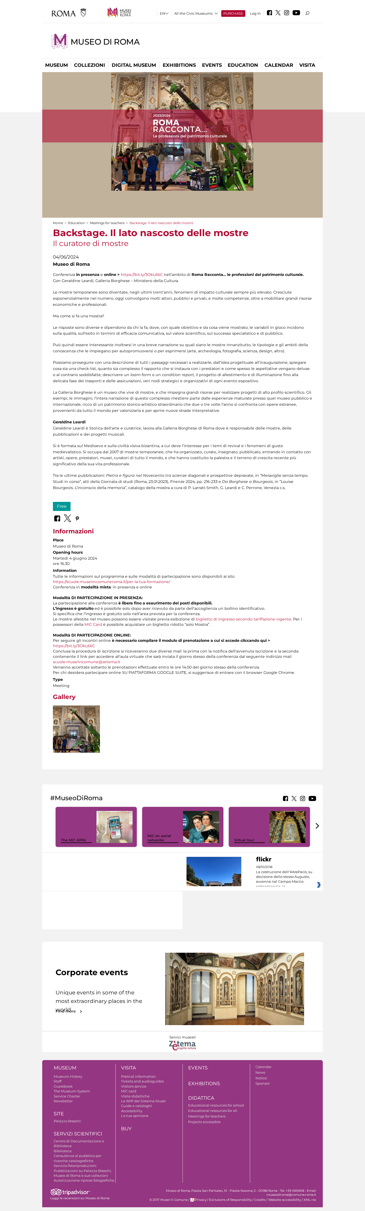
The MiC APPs (73, 840)
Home (58, 223)
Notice (261, 1078)
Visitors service (133, 1086)
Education (243, 65)
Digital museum (134, 65)
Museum (56, 65)
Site (59, 1113)
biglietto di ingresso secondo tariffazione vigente (243, 619)
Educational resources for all (212, 1110)
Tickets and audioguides (142, 1081)
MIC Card (93, 624)
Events (212, 65)
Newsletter (63, 1101)
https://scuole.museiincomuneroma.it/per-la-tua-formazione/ (111, 581)
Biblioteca (63, 1151)
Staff (57, 1081)
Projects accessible (204, 1122)
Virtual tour (244, 840)
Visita (307, 65)
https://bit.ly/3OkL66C (142, 274)
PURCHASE (233, 13)
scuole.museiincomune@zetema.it (86, 661)
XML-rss (310, 1200)
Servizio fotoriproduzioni (75, 1165)
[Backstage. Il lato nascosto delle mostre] (76, 729)
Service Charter (67, 1096)
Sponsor (262, 1083)
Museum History (68, 1076)
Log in (255, 13)
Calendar (279, 65)
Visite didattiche (135, 1096)
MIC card (128, 1091)
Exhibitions (179, 65)
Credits (260, 1200)
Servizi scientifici (78, 1133)
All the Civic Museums (193, 13)
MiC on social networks (159, 838)
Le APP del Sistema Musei (143, 1101)
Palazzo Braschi (67, 1121)
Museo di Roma (105, 42)
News (260, 1072)
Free (62, 506)
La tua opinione (135, 1116)
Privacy (200, 1200)
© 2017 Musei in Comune (168, 1200)
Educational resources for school (216, 1105)
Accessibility (131, 1111)
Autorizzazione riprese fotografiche (84, 1180)
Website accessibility (284, 1200)
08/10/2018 (284, 877)
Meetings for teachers (107, 223)
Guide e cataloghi (136, 1106)
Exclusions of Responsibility (230, 1200)
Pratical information (138, 1076)
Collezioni (89, 65)
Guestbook (63, 1086)
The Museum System (72, 1091)
